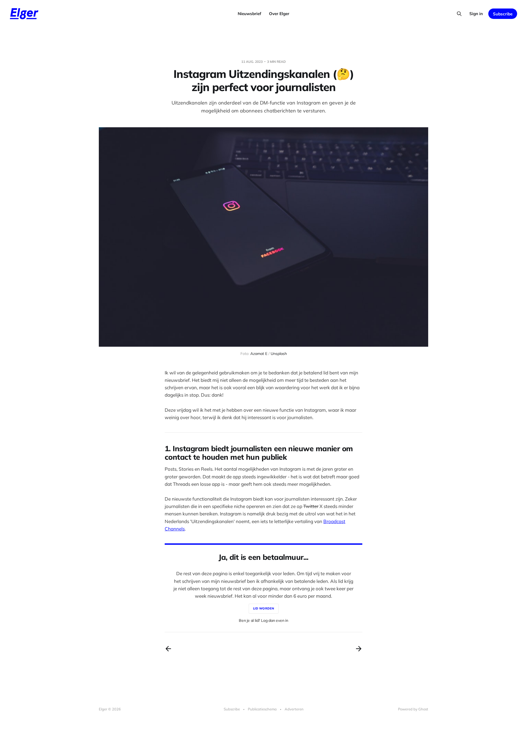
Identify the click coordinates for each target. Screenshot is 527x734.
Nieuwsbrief (249, 13)
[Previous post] (168, 649)
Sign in (476, 13)
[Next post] (358, 649)
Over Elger (279, 13)
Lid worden (263, 608)
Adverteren (294, 709)
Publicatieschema (262, 709)
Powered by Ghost (413, 709)
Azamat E (258, 353)
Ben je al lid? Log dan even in (263, 620)
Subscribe (502, 13)
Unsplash (279, 353)
